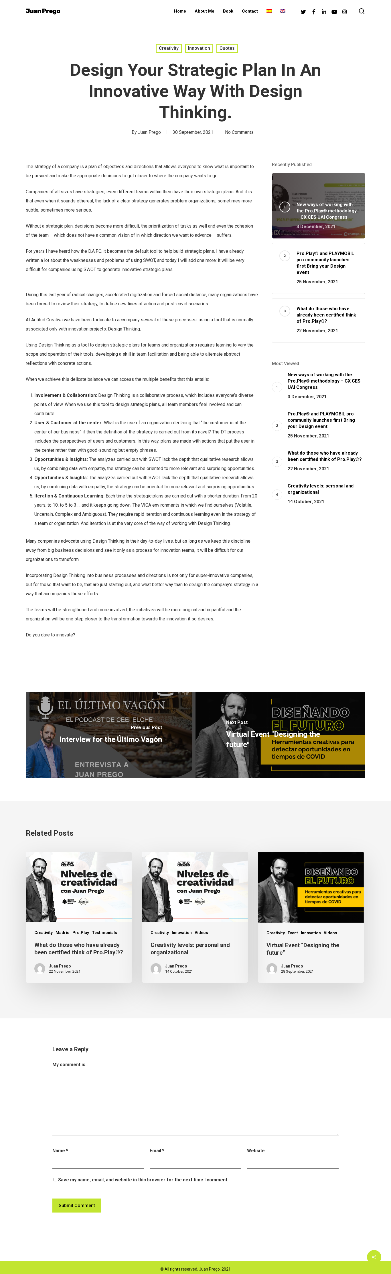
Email (157, 1150)
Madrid (63, 932)
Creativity (169, 48)
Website (256, 1150)
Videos (201, 932)
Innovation (199, 48)
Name (60, 1150)
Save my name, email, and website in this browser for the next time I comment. (143, 1180)
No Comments (239, 132)
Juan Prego (43, 11)
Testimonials (104, 932)
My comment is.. (70, 1064)
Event (293, 933)
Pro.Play (80, 932)
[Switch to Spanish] (269, 11)
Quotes (227, 48)
